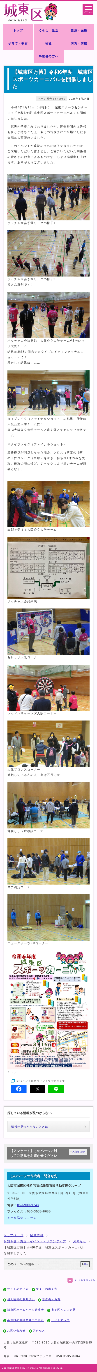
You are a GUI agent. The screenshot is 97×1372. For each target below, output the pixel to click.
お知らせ (79, 1241)
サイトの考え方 (46, 1289)
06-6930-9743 (28, 1205)
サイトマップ (60, 1320)
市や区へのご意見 (63, 1309)
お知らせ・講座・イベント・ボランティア (35, 1241)
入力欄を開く (79, 1151)
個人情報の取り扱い (21, 1299)
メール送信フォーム (22, 1217)
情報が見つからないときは (29, 1126)
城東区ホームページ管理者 (25, 1309)
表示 (86, 1264)
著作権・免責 (51, 1299)
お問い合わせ (16, 1330)
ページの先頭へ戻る (84, 1280)
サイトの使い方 (18, 1289)
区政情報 (36, 1235)
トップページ (13, 1235)
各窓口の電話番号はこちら (25, 1320)
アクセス (39, 1330)
